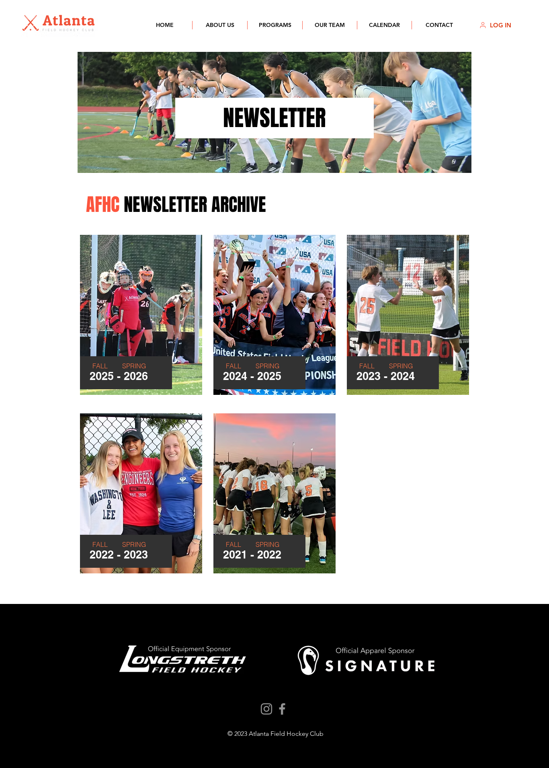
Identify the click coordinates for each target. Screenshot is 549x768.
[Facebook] (282, 709)
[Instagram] (266, 709)
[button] (220, 25)
